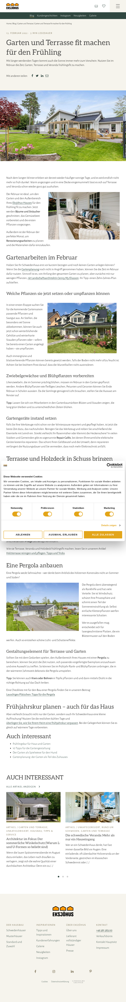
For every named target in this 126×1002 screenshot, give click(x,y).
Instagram (65, 15)
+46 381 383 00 (104, 930)
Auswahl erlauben (63, 534)
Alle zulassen (103, 534)
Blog (32, 15)
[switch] (47, 514)
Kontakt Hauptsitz (106, 942)
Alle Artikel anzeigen (21, 786)
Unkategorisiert (17, 831)
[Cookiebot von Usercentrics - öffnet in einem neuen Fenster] (109, 465)
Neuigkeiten (80, 15)
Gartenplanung (30, 269)
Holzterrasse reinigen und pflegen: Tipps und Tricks (35, 553)
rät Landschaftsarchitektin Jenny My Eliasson (53, 278)
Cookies (44, 982)
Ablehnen (23, 534)
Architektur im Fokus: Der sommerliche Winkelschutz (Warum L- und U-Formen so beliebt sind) (33, 843)
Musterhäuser (14, 936)
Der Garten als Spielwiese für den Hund (35, 752)
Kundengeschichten (47, 15)
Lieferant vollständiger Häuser (73, 940)
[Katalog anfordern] (97, 6)
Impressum (102, 947)
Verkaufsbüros (104, 936)
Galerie (92, 15)
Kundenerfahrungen (48, 940)
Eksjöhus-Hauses (22, 202)
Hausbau (36, 831)
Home (8, 24)
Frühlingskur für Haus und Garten (32, 743)
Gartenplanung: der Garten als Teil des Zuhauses (40, 757)
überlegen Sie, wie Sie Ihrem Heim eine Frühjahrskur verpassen (42, 723)
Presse (70, 950)
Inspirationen (45, 925)
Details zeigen (108, 525)
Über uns (71, 930)
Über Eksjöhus (76, 925)
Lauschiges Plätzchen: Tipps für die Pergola (30, 694)
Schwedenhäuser (16, 930)
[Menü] (118, 6)
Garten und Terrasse (25, 24)
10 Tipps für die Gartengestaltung (31, 748)
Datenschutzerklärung (60, 982)
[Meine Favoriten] (104, 6)
